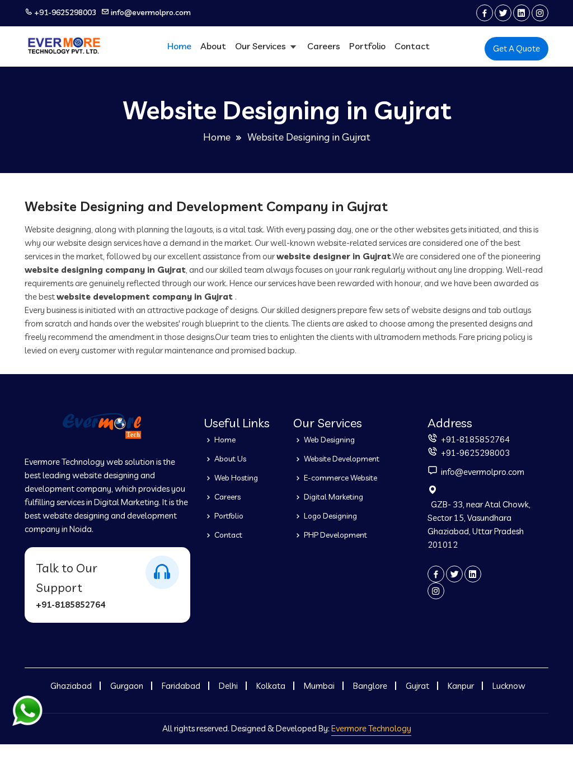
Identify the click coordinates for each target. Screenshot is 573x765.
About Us (229, 459)
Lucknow (508, 686)
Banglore (370, 686)
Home (179, 46)
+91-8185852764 (70, 604)
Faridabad (181, 686)
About (213, 46)
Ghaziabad (71, 686)
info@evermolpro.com (151, 12)
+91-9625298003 (65, 12)
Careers (323, 46)
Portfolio (367, 46)
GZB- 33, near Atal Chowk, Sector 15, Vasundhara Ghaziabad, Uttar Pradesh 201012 (479, 524)
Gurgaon (126, 686)
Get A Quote (516, 48)
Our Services (261, 46)
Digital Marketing (332, 497)
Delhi (228, 686)
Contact (412, 46)
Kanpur (461, 686)
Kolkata (270, 686)
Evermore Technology (371, 728)
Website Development (340, 459)
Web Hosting (235, 478)
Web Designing (328, 440)
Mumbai (319, 686)
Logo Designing (329, 516)
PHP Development (334, 535)
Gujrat (417, 686)
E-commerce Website (339, 478)
